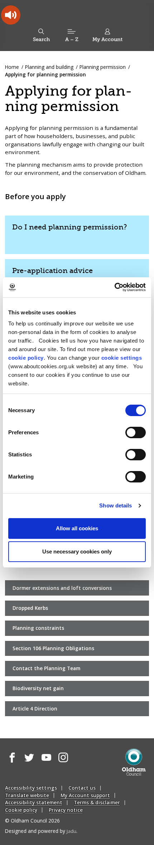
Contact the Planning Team (46, 668)
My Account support (85, 795)
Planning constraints (38, 627)
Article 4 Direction (35, 708)
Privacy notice (66, 809)
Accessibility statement (33, 802)
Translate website (27, 795)
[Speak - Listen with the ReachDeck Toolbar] (10, 15)
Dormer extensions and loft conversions (62, 588)
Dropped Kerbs (30, 607)
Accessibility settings (31, 787)
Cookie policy (21, 809)
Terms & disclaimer (97, 802)
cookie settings (121, 358)
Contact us (82, 787)
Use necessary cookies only (77, 551)
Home (12, 67)
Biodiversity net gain (38, 688)
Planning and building (49, 67)
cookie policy (26, 358)
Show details (115, 505)
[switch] (135, 432)
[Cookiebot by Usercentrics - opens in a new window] (114, 287)
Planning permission (103, 67)
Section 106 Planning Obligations (53, 648)
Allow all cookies (77, 528)
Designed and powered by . (41, 831)
